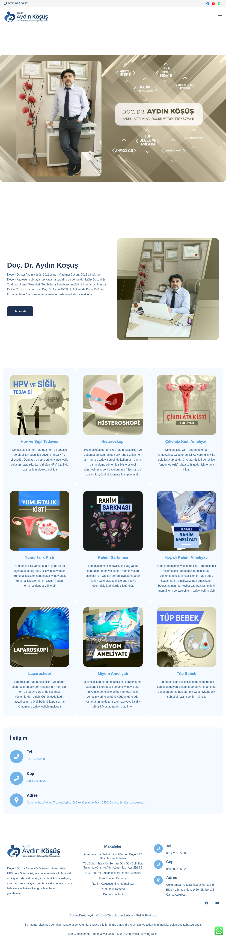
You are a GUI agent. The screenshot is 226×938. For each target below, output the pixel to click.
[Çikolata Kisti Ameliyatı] (186, 405)
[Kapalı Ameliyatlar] (39, 637)
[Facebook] (207, 3)
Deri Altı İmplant (113, 894)
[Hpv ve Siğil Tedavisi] (39, 405)
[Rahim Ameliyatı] (186, 521)
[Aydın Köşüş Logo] (26, 16)
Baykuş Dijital (149, 933)
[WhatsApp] (219, 3)
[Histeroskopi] (113, 405)
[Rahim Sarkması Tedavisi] (113, 521)
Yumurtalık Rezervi (113, 888)
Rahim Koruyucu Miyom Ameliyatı (113, 883)
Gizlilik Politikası (146, 915)
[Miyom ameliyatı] (113, 637)
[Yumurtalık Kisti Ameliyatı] (39, 521)
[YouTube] (213, 3)
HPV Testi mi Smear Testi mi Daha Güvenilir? (113, 872)
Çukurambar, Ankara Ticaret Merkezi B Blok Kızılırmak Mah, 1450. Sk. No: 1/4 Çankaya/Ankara (86, 802)
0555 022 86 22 (36, 780)
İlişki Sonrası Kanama (113, 878)
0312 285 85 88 (36, 759)
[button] (220, 17)
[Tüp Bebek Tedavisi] (186, 637)
